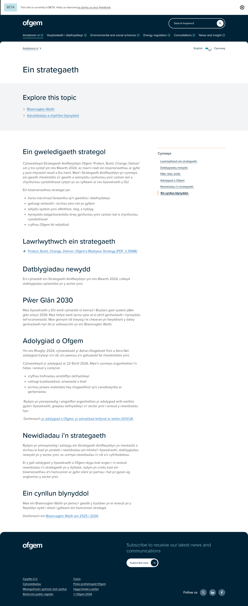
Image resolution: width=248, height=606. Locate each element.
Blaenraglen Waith (40, 109)
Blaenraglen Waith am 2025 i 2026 (72, 516)
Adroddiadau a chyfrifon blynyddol (53, 116)
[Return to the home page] (32, 23)
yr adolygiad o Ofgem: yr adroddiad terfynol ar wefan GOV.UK (87, 419)
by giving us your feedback (94, 7)
